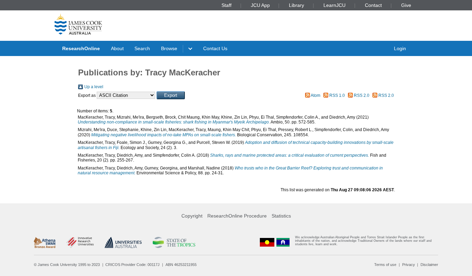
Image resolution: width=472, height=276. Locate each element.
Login (400, 48)
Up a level (93, 86)
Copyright (191, 216)
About (117, 48)
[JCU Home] (78, 24)
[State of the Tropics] (174, 242)
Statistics (281, 216)
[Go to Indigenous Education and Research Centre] (267, 242)
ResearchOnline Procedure (237, 216)
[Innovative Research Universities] (80, 242)
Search (142, 48)
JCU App (260, 5)
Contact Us (215, 48)
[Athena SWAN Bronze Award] (44, 242)
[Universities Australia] (123, 242)
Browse (169, 48)
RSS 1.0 (337, 95)
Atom (315, 95)
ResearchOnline (81, 48)
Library (296, 5)
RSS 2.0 (361, 95)
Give (406, 5)
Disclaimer (429, 265)
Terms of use (385, 265)
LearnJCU (334, 5)
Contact (373, 5)
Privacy (408, 265)
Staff (226, 5)
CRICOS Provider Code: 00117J (132, 265)
